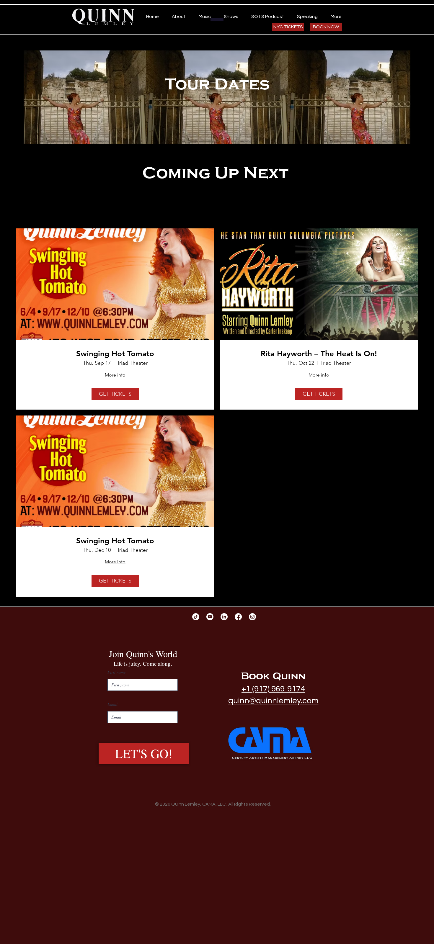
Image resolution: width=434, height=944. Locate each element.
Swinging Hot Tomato (115, 353)
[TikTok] (195, 616)
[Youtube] (209, 616)
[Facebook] (238, 616)
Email (112, 704)
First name (116, 672)
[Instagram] (252, 616)
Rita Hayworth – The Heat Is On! (319, 353)
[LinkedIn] (224, 616)
